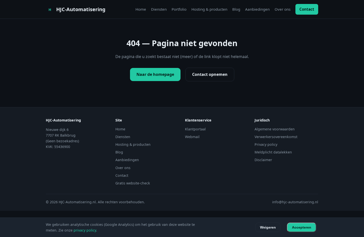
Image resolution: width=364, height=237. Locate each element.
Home (140, 9)
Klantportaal (195, 129)
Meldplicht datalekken (273, 152)
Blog (236, 9)
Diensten (159, 9)
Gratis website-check (132, 183)
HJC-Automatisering (80, 9)
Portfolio (179, 9)
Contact (306, 9)
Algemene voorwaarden (275, 129)
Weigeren (268, 227)
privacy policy (85, 230)
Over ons (282, 9)
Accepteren (301, 227)
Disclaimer (263, 159)
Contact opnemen (210, 74)
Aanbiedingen (257, 9)
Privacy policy (266, 144)
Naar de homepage (155, 74)
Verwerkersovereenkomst (276, 136)
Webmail (192, 136)
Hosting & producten (209, 9)
